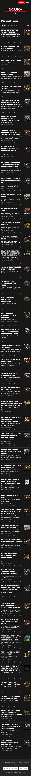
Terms (21, 762)
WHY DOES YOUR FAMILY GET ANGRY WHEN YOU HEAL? (10, 622)
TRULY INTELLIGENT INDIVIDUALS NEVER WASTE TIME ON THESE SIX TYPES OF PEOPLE (11, 133)
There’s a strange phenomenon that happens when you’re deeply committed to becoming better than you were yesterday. (11, 288)
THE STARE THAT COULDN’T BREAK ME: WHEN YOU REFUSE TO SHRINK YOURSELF (11, 435)
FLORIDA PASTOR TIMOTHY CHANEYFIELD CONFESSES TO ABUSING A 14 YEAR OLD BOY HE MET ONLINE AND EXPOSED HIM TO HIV (11, 470)
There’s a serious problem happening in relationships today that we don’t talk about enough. (10, 304)
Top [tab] (8, 25)
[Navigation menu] (2, 2)
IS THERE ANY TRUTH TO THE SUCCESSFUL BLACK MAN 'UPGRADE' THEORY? (10, 331)
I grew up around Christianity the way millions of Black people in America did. (10, 214)
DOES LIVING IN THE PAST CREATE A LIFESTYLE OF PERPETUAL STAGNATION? (10, 668)
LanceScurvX (11, 39)
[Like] (2, 42)
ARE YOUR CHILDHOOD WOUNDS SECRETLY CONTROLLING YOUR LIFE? (10, 606)
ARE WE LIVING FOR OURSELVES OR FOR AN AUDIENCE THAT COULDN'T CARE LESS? (10, 364)
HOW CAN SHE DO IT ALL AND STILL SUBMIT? (10, 47)
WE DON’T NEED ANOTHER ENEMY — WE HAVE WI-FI (11, 378)
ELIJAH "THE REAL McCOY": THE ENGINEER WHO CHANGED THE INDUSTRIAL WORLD (11, 712)
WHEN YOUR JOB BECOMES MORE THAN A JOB (11, 576)
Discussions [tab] (14, 25)
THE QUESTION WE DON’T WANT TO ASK (10, 336)
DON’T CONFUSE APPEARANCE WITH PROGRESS (8, 315)
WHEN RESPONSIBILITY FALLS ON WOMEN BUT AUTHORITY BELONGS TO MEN (11, 51)
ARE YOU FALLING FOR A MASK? (9, 238)
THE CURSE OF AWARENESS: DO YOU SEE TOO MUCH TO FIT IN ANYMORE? (11, 512)
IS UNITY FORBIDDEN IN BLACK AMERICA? (9, 73)
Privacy (16, 762)
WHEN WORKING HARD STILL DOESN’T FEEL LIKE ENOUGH (9, 320)
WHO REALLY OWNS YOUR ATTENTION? (9, 657)
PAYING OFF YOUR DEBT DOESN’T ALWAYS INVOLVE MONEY (11, 451)
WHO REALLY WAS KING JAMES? (9, 210)
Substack (7, 772)
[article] (15, 36)
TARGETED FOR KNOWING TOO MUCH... (10, 346)
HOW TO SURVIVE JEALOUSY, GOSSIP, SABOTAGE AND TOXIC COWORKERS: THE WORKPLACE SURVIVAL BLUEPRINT (9, 572)
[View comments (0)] (8, 42)
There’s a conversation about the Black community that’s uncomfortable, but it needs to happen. (10, 37)
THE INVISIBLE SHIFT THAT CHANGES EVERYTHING (9, 687)
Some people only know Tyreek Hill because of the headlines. (11, 643)
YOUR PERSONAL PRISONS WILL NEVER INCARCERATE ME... (11, 181)
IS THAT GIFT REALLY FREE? (11, 60)
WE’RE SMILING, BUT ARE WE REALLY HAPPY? (11, 360)
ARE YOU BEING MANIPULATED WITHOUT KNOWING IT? (10, 742)
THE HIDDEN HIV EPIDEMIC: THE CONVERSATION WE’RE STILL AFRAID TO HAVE (10, 392)
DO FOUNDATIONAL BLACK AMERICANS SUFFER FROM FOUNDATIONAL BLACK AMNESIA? (10, 165)
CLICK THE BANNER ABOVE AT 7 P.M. (10, 408)
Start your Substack (11, 768)
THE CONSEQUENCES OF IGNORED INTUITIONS (10, 527)
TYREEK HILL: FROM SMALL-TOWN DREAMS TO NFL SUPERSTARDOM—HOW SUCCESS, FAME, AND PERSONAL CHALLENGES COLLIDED (11, 638)
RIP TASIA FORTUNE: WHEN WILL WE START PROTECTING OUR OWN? (11, 419)
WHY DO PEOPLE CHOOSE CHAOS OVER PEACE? (10, 697)
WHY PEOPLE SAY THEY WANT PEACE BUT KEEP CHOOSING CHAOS (9, 701)
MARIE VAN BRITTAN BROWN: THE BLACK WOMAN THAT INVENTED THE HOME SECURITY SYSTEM (10, 118)
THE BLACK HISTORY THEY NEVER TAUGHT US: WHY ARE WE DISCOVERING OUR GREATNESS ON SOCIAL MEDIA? (11, 102)
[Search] (28, 25)
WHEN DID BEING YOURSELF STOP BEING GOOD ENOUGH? (11, 541)
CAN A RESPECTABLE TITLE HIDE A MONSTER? (11, 466)
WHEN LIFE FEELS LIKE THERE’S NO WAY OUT (11, 560)
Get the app (23, 768)
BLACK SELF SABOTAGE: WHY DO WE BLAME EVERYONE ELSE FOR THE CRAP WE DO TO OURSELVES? (10, 32)
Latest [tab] (4, 25)
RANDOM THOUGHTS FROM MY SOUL (11, 196)
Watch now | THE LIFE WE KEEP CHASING (10, 731)
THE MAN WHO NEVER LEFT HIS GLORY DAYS (10, 673)
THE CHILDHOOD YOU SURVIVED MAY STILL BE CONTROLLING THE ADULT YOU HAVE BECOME (11, 611)
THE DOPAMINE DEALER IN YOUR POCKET (10, 653)
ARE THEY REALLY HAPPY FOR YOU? (10, 224)
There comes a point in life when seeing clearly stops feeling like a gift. (10, 516)
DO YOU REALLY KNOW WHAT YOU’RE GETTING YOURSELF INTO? (11, 242)
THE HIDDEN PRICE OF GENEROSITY (7, 63)
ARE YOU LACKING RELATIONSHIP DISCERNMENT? (7, 299)
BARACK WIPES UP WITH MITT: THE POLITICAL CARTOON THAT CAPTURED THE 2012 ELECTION (11, 482)
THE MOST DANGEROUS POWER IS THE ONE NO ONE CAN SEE (11, 747)
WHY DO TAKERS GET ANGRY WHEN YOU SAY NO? (11, 683)
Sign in (27, 2)
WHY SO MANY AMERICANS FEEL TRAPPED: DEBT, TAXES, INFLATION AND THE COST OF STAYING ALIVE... (11, 91)
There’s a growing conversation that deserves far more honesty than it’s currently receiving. (11, 169)
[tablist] (9, 25)
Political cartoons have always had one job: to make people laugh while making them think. (11, 486)
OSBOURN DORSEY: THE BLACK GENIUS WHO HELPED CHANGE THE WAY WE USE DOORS (11, 403)
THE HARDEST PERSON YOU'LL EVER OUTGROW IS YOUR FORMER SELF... (10, 726)
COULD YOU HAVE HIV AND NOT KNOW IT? (10, 388)
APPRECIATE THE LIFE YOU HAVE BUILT (10, 199)
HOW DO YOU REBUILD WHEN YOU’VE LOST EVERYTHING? (9, 556)
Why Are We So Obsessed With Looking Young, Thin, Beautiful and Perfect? (11, 544)
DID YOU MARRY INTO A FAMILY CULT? (9, 496)
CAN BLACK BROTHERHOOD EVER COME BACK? (11, 268)
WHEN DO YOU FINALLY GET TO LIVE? (11, 87)
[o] (26, 32)
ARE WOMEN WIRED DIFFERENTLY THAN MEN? (11, 153)
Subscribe (21, 2)
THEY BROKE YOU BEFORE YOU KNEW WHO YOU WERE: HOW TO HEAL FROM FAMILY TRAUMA (10, 627)
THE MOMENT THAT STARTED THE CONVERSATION (11, 440)
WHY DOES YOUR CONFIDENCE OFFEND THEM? (9, 283)
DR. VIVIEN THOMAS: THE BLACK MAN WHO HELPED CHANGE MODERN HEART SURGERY (10, 253)
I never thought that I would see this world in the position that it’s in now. (11, 456)
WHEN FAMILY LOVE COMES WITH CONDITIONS (11, 500)
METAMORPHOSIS (6, 122)
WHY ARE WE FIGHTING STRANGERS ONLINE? (9, 374)
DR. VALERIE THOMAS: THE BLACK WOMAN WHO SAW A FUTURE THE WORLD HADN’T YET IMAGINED (10, 588)
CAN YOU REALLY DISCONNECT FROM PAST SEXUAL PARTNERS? (10, 149)
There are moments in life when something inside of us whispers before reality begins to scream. (10, 530)
